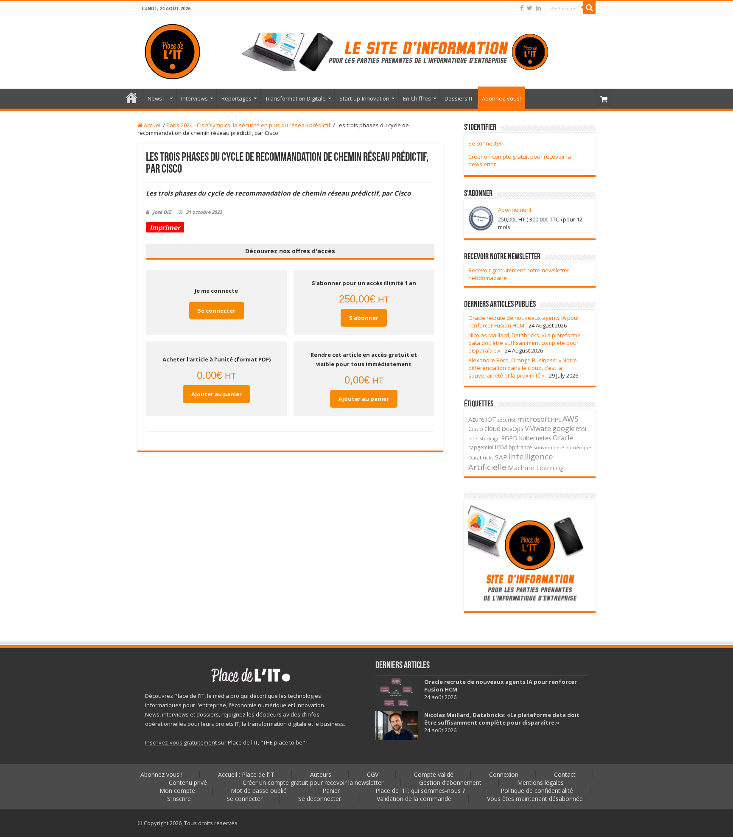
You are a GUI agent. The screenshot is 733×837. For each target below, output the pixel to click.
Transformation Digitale (295, 98)
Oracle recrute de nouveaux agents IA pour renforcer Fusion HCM (523, 321)
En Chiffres (417, 98)
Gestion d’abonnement (450, 782)
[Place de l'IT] (172, 51)
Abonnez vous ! (161, 774)
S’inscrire (179, 799)
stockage (490, 438)
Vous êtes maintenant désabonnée (535, 799)
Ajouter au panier (216, 394)
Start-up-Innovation (364, 98)
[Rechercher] (589, 7)
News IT (158, 98)
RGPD (509, 438)
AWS (570, 419)
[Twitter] (529, 8)
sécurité (507, 420)
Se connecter (216, 310)
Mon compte (177, 791)
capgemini (480, 447)
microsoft (533, 419)
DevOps (512, 429)
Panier (331, 791)
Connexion (503, 774)
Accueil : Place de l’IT (131, 97)
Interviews (194, 98)
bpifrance (520, 447)
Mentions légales (540, 782)
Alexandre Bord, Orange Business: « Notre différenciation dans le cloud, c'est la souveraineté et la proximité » (522, 367)
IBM (501, 446)
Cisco (475, 429)
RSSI (581, 428)
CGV (372, 774)
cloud (492, 428)
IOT (491, 419)
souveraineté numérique (562, 447)
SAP (501, 457)
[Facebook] (521, 8)
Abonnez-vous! (501, 98)
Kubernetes (535, 438)
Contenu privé (188, 782)
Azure (476, 419)
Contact (565, 774)
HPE (556, 419)
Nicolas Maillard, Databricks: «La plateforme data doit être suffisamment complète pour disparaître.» (524, 342)
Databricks (481, 457)
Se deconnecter (319, 799)
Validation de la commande (414, 799)
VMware (538, 428)
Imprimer (165, 227)
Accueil (152, 125)
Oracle (563, 437)
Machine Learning (536, 467)
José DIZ (162, 212)
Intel (473, 439)
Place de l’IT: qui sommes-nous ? (420, 791)
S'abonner (363, 318)
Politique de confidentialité (537, 791)
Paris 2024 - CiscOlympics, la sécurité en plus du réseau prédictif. (249, 125)
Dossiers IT (459, 98)
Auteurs (320, 774)
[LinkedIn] (538, 8)
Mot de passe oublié (259, 791)
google (563, 428)
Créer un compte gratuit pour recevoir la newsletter (313, 782)
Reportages (236, 98)
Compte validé (433, 774)
